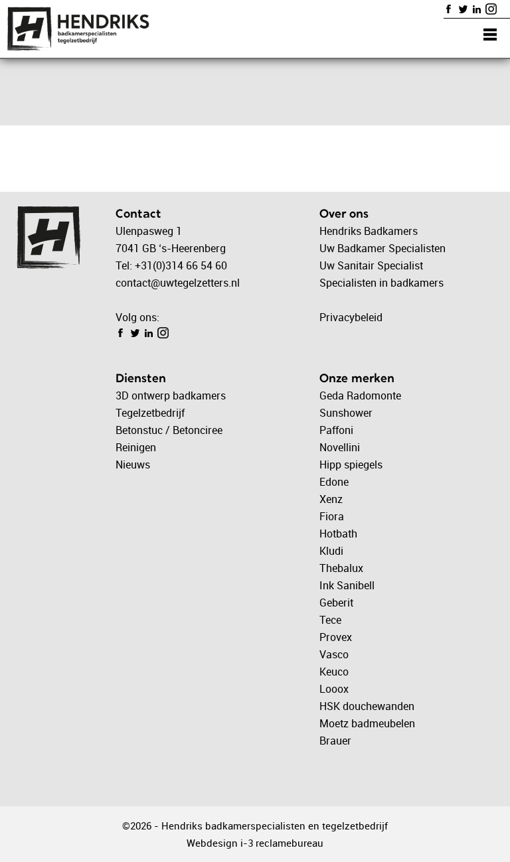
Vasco (334, 654)
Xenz (331, 499)
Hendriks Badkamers (368, 231)
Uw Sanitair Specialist (371, 265)
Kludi (331, 550)
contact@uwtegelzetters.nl (178, 282)
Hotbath (338, 533)
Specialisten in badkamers (381, 282)
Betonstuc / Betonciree (169, 430)
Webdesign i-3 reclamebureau (255, 842)
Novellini (339, 447)
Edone (334, 481)
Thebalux (341, 568)
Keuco (334, 671)
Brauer (335, 740)
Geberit (336, 602)
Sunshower (346, 412)
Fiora (331, 516)
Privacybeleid (350, 317)
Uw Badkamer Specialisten (382, 248)
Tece (330, 619)
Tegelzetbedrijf (150, 412)
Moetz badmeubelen (367, 723)
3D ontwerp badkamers (171, 395)
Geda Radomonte (360, 395)
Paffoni (336, 430)
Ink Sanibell (347, 585)
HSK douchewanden (366, 706)
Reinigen (136, 447)
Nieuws (133, 464)
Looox (334, 689)
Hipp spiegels (350, 464)
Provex (335, 637)
